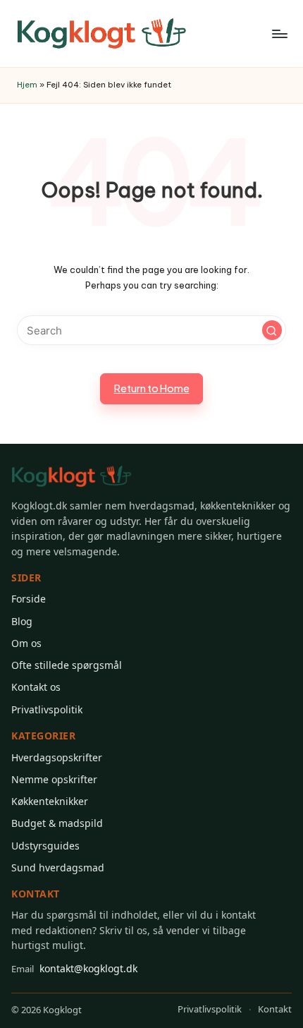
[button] (272, 330)
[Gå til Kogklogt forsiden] (71, 476)
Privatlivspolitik (46, 709)
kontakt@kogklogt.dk (74, 968)
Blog (21, 621)
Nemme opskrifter (54, 779)
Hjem (27, 85)
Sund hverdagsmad (57, 867)
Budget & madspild (57, 823)
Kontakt (275, 1009)
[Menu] (279, 33)
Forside (28, 598)
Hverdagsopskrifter (56, 757)
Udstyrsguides (45, 845)
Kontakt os (36, 687)
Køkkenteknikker (49, 801)
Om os (26, 643)
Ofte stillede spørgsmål (66, 665)
